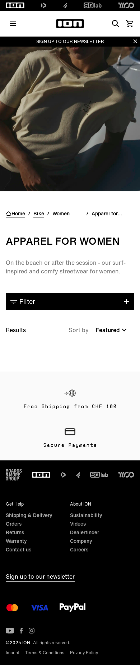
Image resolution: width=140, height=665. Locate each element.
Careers (79, 549)
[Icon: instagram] (31, 630)
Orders (14, 523)
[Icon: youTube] (10, 630)
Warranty (16, 541)
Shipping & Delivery (29, 515)
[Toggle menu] (13, 23)
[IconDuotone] (44, 5)
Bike (38, 213)
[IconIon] (15, 5)
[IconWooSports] (126, 5)
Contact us (18, 549)
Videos (78, 523)
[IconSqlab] (93, 5)
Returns (15, 532)
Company (81, 541)
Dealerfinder (84, 532)
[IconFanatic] (65, 5)
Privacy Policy (84, 653)
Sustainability (86, 515)
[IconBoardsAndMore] (14, 474)
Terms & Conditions (44, 653)
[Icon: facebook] (21, 630)
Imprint (12, 653)
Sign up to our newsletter (40, 576)
